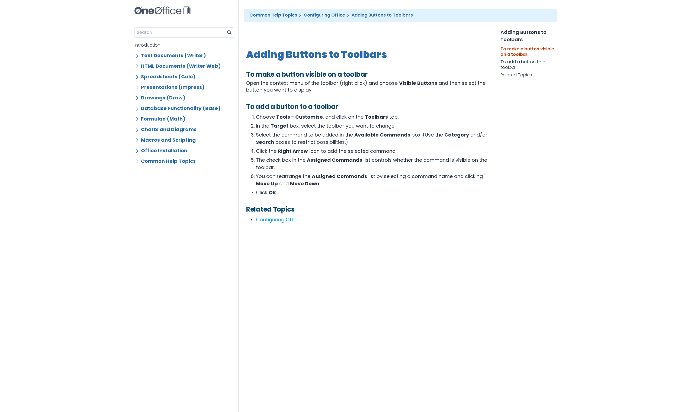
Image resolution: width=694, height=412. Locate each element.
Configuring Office (278, 219)
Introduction (147, 45)
